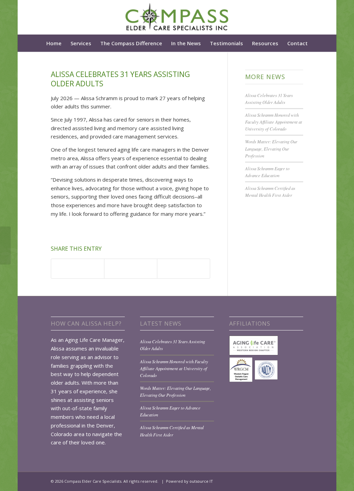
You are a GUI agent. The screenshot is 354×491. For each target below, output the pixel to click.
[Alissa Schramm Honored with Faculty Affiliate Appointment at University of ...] (5, 245)
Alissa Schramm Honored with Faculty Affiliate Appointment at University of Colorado (273, 122)
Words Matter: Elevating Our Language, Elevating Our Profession (271, 148)
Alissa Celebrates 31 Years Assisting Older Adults (120, 78)
